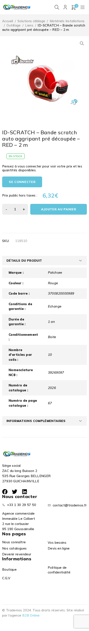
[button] (82, 43)
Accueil (7, 21)
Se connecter (22, 182)
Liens (29, 25)
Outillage (13, 25)
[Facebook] (5, 491)
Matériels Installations (67, 21)
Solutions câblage (31, 21)
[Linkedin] (24, 491)
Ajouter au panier (58, 209)
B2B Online (31, 615)
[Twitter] (14, 491)
